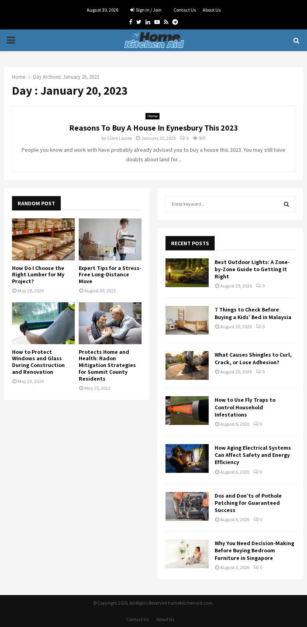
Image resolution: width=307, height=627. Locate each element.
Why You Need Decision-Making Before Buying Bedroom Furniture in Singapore (254, 550)
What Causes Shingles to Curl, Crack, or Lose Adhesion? (253, 358)
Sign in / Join (148, 10)
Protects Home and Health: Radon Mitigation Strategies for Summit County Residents (107, 365)
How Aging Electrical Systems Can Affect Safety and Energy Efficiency (253, 455)
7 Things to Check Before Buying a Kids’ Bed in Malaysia (253, 313)
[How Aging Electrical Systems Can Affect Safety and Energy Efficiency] (187, 458)
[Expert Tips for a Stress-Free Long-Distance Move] (110, 239)
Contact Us (184, 10)
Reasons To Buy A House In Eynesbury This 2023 (153, 128)
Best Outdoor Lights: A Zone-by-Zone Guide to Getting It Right (252, 269)
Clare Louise (119, 138)
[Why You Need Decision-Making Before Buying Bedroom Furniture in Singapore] (187, 554)
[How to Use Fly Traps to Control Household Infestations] (187, 410)
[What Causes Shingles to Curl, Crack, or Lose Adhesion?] (187, 365)
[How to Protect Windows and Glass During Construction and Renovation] (43, 323)
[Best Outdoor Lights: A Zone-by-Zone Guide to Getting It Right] (187, 272)
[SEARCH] (286, 204)
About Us (212, 10)
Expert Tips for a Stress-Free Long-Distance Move (110, 274)
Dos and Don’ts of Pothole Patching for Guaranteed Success (248, 503)
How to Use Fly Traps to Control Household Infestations (245, 407)
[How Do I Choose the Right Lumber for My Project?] (43, 239)
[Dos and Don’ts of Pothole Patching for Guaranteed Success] (187, 506)
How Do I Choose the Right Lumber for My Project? (38, 274)
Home (152, 116)
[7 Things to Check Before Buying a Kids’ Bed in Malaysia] (187, 320)
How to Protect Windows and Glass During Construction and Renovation (38, 361)
